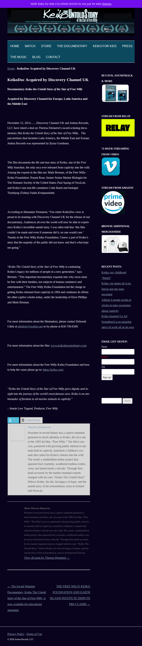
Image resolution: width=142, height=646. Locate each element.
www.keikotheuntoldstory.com (69, 345)
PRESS (127, 46)
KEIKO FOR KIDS (105, 46)
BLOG (36, 57)
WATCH (30, 46)
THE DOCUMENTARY (72, 46)
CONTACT (53, 57)
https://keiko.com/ (53, 369)
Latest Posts (32, 420)
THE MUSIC (18, 57)
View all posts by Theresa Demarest (47, 557)
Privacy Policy (15, 634)
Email (104, 356)
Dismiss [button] (106, 4)
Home (14, 46)
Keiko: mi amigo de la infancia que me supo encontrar (116, 289)
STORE (46, 46)
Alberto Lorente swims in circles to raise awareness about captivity (116, 305)
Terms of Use (34, 634)
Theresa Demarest (39, 427)
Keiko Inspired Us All (114, 316)
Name (104, 346)
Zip (103, 366)
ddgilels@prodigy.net (30, 326)
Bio (15, 420)
